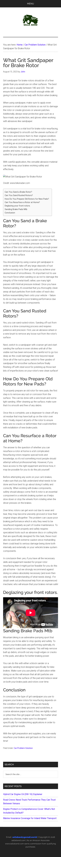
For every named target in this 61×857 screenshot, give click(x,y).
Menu (30, 3)
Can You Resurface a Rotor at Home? (22, 202)
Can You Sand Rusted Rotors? (19, 195)
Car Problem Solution (23, 748)
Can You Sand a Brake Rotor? (18, 192)
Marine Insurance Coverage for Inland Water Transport (29, 818)
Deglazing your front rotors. (17, 206)
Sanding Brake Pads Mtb (16, 209)
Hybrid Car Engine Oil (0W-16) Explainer (22, 794)
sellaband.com (18, 840)
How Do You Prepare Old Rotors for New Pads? (27, 199)
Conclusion (10, 213)
